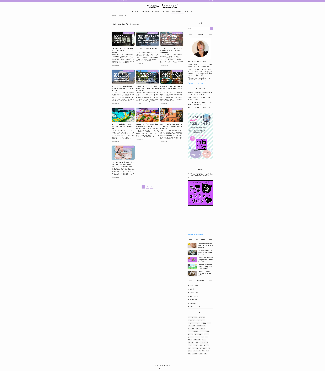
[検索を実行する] (211, 28)
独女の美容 (193, 289)
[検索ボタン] (192, 12)
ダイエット (191, 337)
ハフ (202, 337)
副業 (201, 345)
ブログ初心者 (197, 340)
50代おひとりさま (192, 317)
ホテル (203, 340)
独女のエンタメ (194, 285)
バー (206, 337)
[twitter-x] (210, 1)
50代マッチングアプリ (193, 323)
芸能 (205, 354)
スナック (206, 334)
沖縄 (207, 351)
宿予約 (190, 351)
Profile (156, 366)
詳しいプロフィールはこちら (195, 83)
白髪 (189, 354)
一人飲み (196, 345)
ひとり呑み (191, 328)
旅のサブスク (197, 351)
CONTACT (162, 366)
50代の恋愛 (202, 317)
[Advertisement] (200, 219)
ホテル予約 (191, 342)
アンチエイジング (204, 331)
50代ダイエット (201, 320)
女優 (189, 348)
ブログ (190, 340)
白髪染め (194, 354)
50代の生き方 (191, 320)
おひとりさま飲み (201, 326)
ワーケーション (204, 342)
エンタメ (190, 334)
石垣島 (200, 354)
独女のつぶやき (194, 296)
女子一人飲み (203, 348)
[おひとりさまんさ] (162, 6)
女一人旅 (206, 345)
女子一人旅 (195, 348)
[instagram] (212, 1)
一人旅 (190, 345)
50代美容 (203, 323)
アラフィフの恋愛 (200, 328)
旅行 (203, 351)
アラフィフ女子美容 (193, 331)
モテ (197, 342)
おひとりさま (191, 326)
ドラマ (197, 337)
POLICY (168, 366)
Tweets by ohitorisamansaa (195, 234)
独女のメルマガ (194, 292)
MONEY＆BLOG (194, 299)
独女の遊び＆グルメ (195, 306)
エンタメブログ (198, 334)
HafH (209, 323)
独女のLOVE (193, 303)
